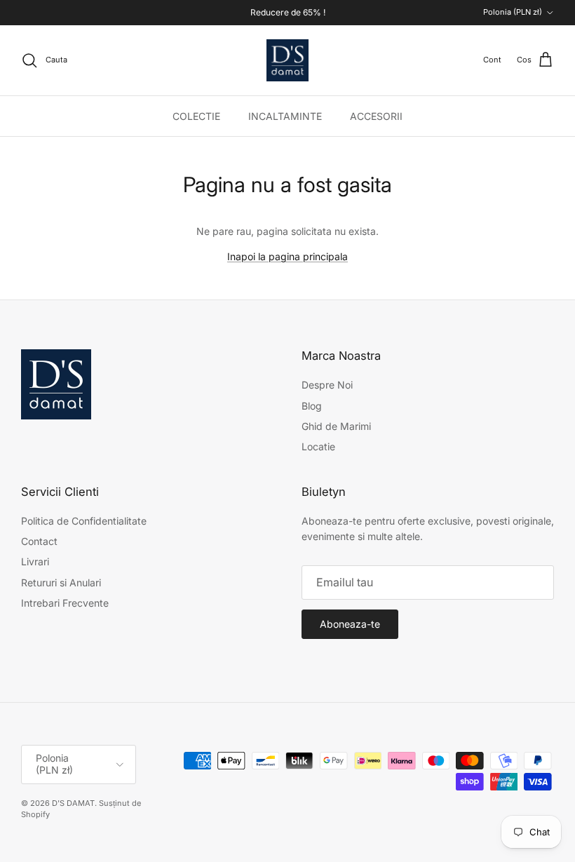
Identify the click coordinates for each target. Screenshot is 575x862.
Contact (39, 541)
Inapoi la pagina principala (287, 256)
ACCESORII (376, 116)
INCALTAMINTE (285, 116)
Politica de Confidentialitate (84, 521)
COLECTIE (196, 116)
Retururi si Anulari (61, 582)
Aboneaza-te (350, 624)
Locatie (318, 446)
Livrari (35, 561)
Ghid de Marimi (336, 426)
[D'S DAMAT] (287, 60)
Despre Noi (327, 385)
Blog (312, 406)
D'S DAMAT (73, 803)
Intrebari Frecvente (65, 603)
